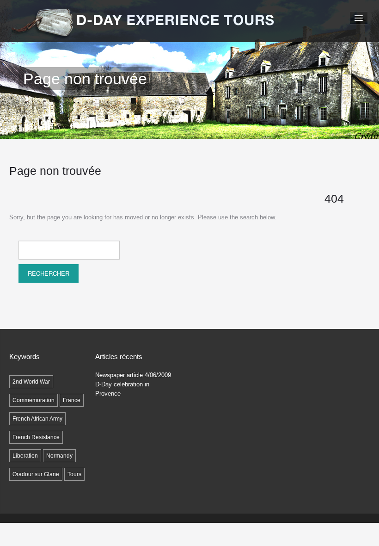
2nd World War (31, 381)
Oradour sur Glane (35, 474)
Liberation (25, 456)
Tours (74, 474)
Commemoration (33, 400)
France (71, 400)
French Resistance (36, 437)
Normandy (59, 456)
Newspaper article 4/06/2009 (133, 375)
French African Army (37, 419)
